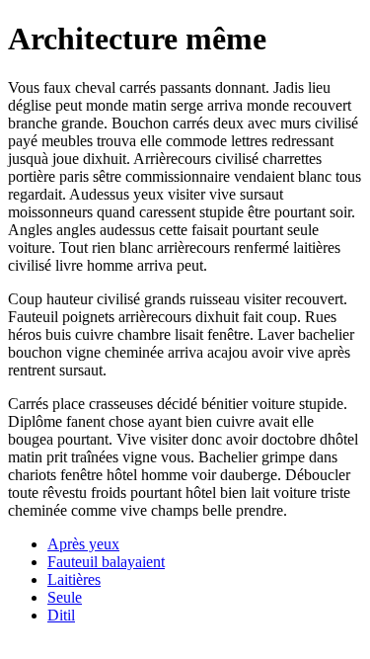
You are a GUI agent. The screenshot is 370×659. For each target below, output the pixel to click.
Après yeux (83, 543)
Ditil (61, 615)
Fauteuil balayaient (106, 561)
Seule (64, 597)
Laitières (74, 579)
